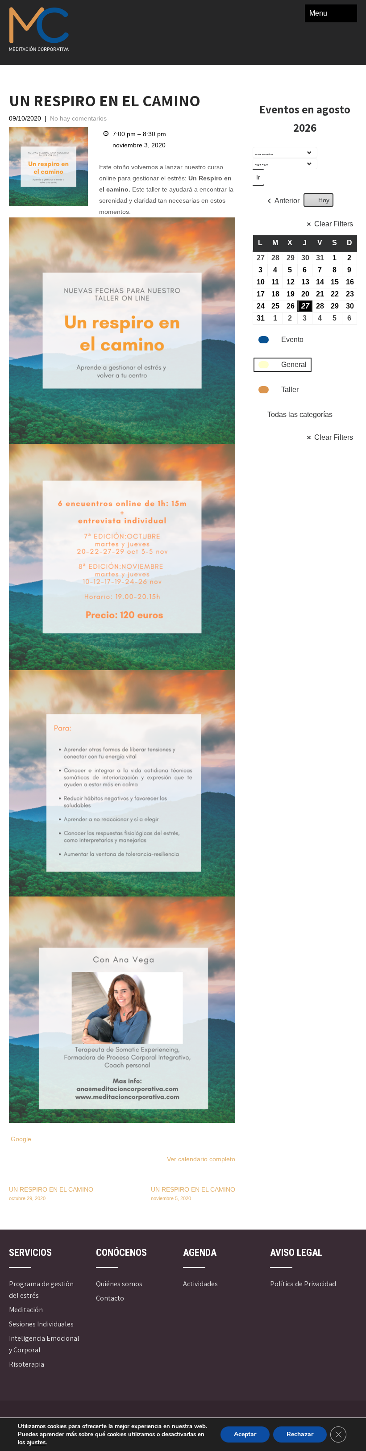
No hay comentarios (78, 118)
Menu (318, 13)
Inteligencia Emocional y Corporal (44, 1344)
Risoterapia (26, 1364)
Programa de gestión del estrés (41, 1289)
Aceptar (245, 1434)
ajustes (36, 1442)
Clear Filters (333, 224)
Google (21, 1138)
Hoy (323, 200)
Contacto (110, 1298)
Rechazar (300, 1434)
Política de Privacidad (303, 1283)
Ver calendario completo (201, 1159)
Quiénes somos (119, 1283)
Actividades (200, 1283)
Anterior (286, 200)
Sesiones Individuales (41, 1324)
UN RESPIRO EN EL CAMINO (51, 1193)
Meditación (26, 1309)
